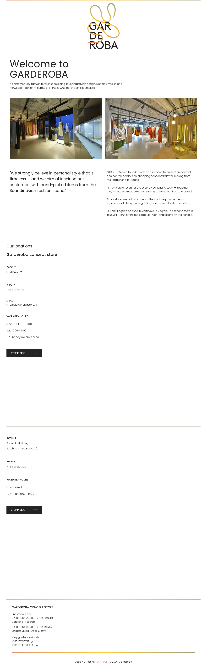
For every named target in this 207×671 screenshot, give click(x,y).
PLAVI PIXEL (101, 661)
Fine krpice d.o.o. (21, 614)
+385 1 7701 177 (15, 290)
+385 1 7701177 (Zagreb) (25, 641)
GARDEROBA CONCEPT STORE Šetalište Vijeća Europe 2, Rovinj (32, 628)
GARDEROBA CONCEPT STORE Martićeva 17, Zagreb (32, 619)
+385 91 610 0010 (16, 467)
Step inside (18, 353)
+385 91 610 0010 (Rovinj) (26, 645)
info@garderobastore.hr (26, 637)
